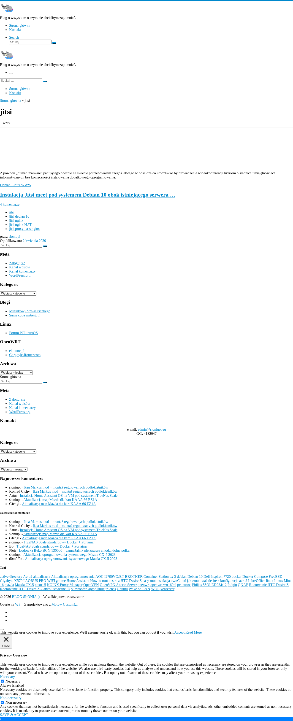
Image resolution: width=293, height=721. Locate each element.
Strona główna (10, 101)
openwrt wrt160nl (163, 585)
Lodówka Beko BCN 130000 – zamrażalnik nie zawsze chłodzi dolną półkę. (74, 550)
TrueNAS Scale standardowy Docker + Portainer (59, 542)
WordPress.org (19, 275)
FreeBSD (275, 576)
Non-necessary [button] (11, 698)
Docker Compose (255, 576)
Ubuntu (122, 589)
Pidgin (232, 585)
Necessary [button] (7, 677)
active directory (11, 576)
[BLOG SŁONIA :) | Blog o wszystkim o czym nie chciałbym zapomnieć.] (7, 14)
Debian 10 (195, 576)
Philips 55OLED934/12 (209, 585)
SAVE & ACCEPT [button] (14, 715)
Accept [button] (179, 632)
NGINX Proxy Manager (64, 585)
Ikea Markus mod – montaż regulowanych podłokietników (66, 487)
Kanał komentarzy (22, 271)
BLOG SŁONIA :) (26, 597)
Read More (193, 632)
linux (269, 581)
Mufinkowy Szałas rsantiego (29, 311)
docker (236, 576)
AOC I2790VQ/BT (109, 576)
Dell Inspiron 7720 (217, 576)
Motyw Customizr (65, 604)
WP (18, 604)
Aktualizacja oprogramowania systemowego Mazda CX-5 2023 (69, 554)
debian (182, 576)
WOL (155, 589)
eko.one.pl (16, 351)
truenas (111, 589)
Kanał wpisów (19, 267)
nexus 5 (40, 585)
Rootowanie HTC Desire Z (269, 585)
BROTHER (134, 576)
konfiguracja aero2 (233, 581)
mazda (9, 585)
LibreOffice (256, 581)
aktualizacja (41, 576)
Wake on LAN (139, 589)
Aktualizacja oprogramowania (73, 576)
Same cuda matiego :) (24, 315)
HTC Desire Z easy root (138, 581)
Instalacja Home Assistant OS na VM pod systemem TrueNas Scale (68, 495)
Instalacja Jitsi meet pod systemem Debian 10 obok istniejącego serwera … (87, 195)
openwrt (143, 585)
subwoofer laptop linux (88, 589)
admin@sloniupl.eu (152, 429)
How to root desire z (105, 581)
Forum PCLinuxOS (23, 333)
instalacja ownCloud (171, 581)
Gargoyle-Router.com (25, 355)
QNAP (243, 585)
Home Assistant (78, 581)
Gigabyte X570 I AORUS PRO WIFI (27, 581)
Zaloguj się (17, 263)
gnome (61, 581)
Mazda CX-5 (24, 585)
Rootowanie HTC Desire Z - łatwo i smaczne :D (35, 589)
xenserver (167, 589)
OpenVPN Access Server (118, 585)
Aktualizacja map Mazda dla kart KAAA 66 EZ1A (60, 500)
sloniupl (14, 236)
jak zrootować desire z (203, 581)
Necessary (12, 681)
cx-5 (173, 576)
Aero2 (27, 576)
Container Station (156, 576)
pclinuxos (184, 585)
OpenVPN (91, 585)
